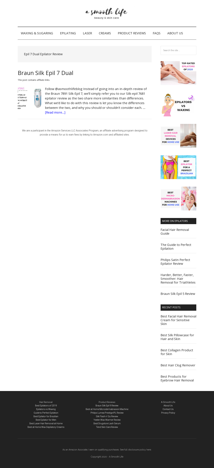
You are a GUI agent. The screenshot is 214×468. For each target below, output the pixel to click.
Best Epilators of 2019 (46, 405)
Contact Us (168, 409)
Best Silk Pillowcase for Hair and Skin (177, 337)
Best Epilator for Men (46, 420)
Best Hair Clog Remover (178, 365)
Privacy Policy (168, 413)
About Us (168, 405)
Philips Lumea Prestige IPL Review (107, 413)
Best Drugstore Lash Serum (107, 423)
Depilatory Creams (55, 427)
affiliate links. (43, 79)
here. (148, 449)
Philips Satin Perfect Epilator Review (175, 262)
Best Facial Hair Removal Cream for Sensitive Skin (178, 320)
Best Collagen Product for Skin (177, 352)
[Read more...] (55, 112)
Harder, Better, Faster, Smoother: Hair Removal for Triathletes (178, 279)
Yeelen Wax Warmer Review (107, 420)
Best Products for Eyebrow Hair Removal (177, 378)
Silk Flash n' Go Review (107, 416)
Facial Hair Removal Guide (175, 232)
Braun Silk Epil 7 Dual (45, 73)
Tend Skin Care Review (107, 427)
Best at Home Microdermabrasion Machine (107, 409)
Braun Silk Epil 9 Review (107, 405)
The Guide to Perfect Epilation (176, 247)
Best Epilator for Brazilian (46, 416)
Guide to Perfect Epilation (46, 413)
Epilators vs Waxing (46, 409)
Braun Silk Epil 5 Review (178, 294)
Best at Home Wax (37, 427)
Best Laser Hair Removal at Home (46, 423)
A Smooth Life (107, 13)
